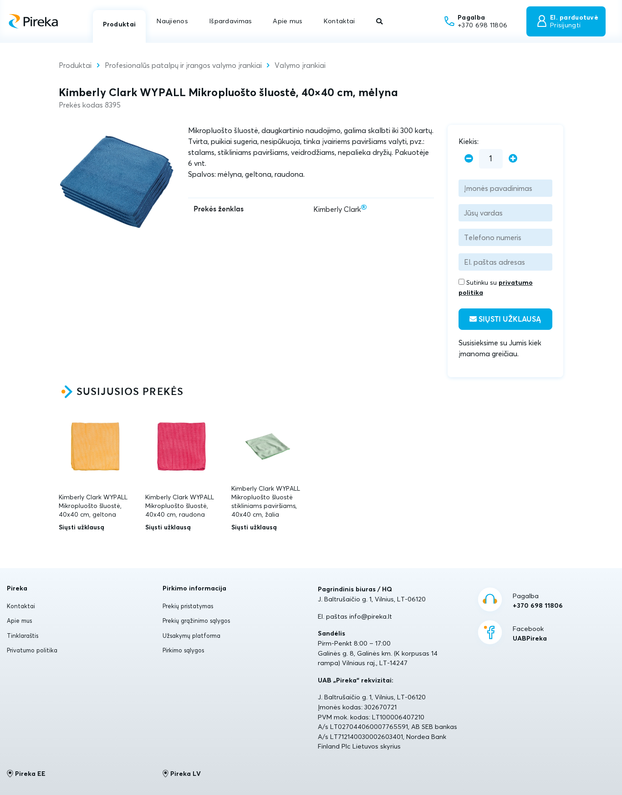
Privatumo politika (32, 650)
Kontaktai (339, 21)
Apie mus (287, 21)
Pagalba (538, 601)
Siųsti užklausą (509, 319)
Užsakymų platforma (191, 635)
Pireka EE (30, 773)
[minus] (469, 159)
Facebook (530, 634)
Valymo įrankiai (300, 65)
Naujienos (172, 21)
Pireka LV (185, 773)
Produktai (119, 24)
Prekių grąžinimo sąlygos (196, 620)
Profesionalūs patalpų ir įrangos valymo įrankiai (183, 65)
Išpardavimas (230, 21)
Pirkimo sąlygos (183, 650)
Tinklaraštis (22, 635)
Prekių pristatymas (188, 606)
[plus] (513, 159)
